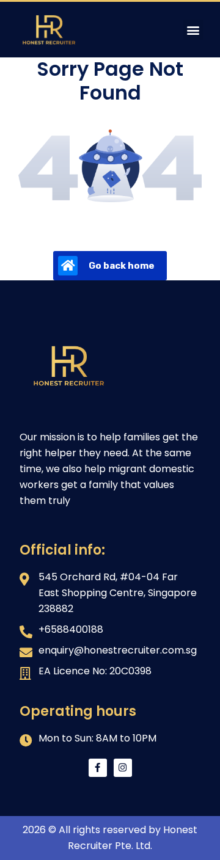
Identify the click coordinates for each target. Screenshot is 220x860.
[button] (193, 30)
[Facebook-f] (98, 768)
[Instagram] (123, 768)
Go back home (122, 265)
